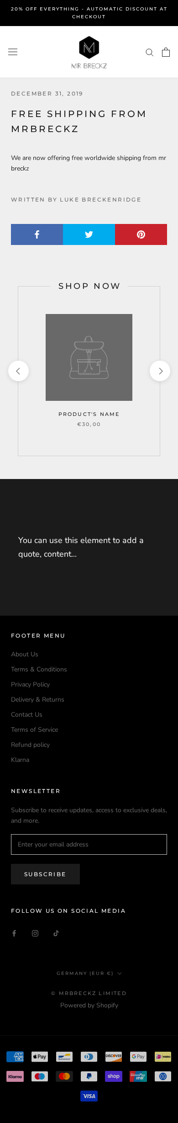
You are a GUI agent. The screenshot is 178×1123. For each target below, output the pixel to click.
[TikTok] (56, 932)
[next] (159, 371)
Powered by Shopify (89, 1005)
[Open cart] (166, 52)
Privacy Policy (30, 684)
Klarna (20, 760)
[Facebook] (14, 932)
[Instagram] (35, 932)
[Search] (150, 52)
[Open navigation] (12, 51)
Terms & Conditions (39, 669)
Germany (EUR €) (85, 973)
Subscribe (45, 874)
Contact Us (26, 714)
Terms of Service (34, 729)
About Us (24, 654)
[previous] (18, 371)
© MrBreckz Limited (89, 993)
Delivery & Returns (37, 699)
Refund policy (30, 744)
